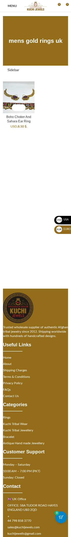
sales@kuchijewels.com (23, 527)
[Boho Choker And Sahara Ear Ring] (19, 97)
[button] (15, 107)
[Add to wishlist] (22, 107)
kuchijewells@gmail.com (24, 533)
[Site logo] (35, 6)
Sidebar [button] (13, 70)
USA (63, 219)
